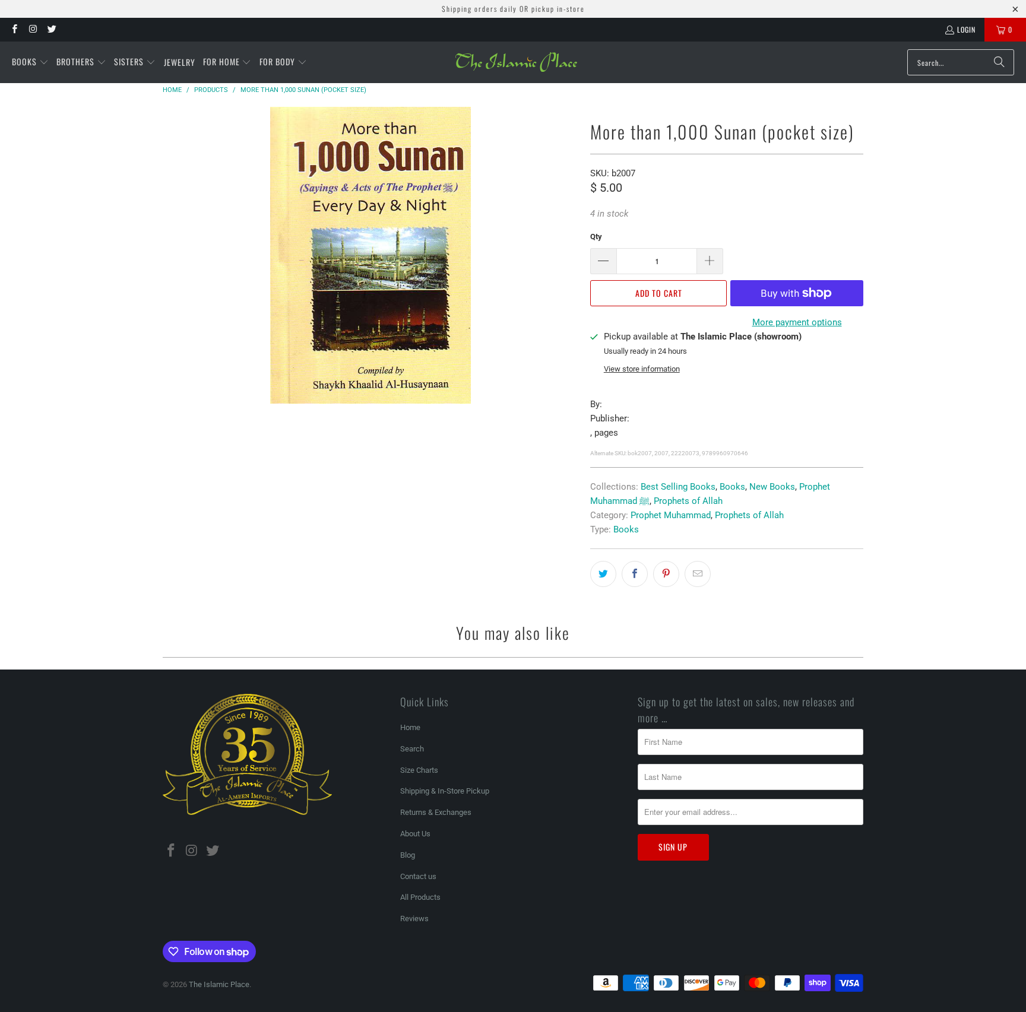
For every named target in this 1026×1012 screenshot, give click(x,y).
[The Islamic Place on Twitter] (51, 29)
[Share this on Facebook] (635, 574)
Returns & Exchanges (435, 812)
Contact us (418, 876)
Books (732, 486)
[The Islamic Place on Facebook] (14, 29)
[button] (30, 62)
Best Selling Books (678, 486)
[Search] (999, 62)
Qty (596, 236)
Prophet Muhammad (671, 515)
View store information (642, 368)
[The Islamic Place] (516, 62)
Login (966, 29)
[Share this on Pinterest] (666, 574)
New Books (772, 486)
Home (410, 727)
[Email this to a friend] (698, 574)
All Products (420, 897)
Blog (407, 855)
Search (412, 748)
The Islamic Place (219, 984)
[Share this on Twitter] (603, 574)
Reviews (414, 918)
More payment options (797, 322)
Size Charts (419, 770)
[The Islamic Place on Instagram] (32, 29)
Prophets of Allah (688, 501)
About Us (415, 833)
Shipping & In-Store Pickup (444, 790)
